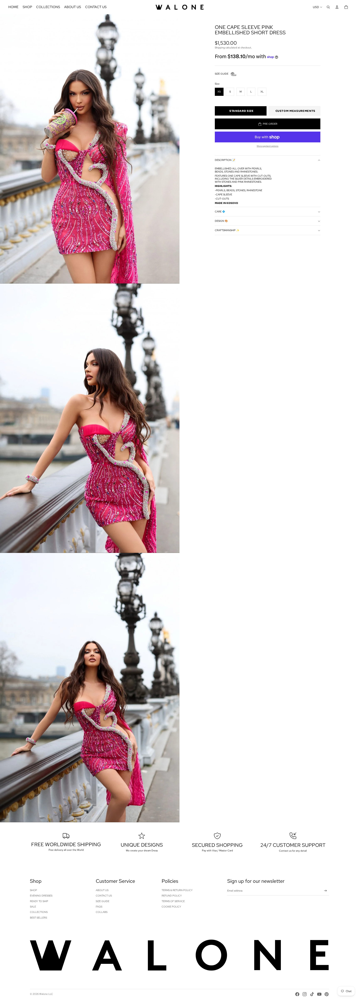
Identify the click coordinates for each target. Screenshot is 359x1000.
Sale (33, 906)
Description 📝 (225, 160)
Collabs (101, 912)
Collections (39, 912)
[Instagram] (304, 994)
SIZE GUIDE (221, 74)
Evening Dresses (41, 895)
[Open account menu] (337, 7)
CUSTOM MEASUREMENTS (295, 111)
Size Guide (102, 901)
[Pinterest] (326, 994)
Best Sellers (38, 917)
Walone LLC (46, 994)
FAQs (99, 906)
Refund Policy (172, 895)
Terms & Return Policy (177, 890)
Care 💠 (220, 211)
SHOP (33, 890)
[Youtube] (319, 994)
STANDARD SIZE (241, 111)
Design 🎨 (221, 221)
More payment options (267, 146)
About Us (102, 890)
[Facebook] (297, 994)
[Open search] (328, 7)
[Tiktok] (312, 994)
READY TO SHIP (39, 901)
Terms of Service (173, 901)
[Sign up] (325, 890)
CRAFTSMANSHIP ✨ (227, 230)
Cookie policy (171, 906)
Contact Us (104, 895)
